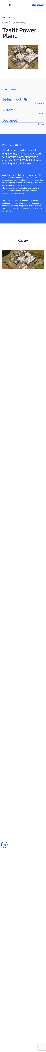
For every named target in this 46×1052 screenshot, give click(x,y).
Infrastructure (19, 22)
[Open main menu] (4, 5)
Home (6, 22)
